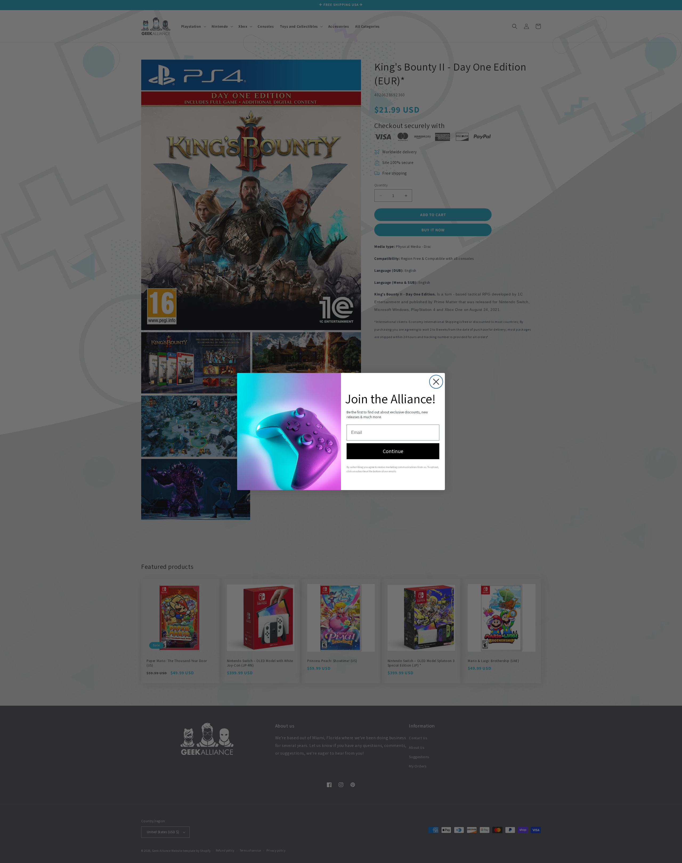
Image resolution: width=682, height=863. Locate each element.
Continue (393, 451)
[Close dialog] (436, 381)
